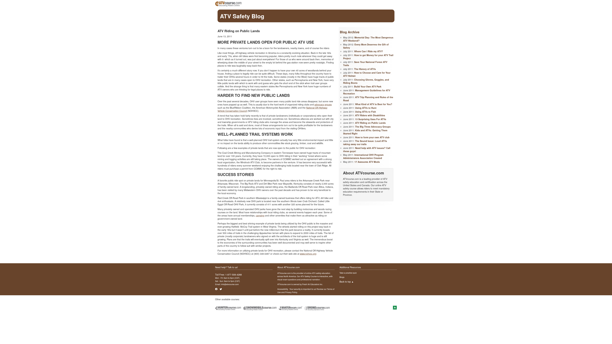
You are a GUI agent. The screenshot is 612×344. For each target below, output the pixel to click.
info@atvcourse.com (230, 284)
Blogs (341, 277)
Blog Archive (349, 32)
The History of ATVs (365, 69)
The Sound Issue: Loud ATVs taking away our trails (365, 142)
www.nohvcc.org (308, 253)
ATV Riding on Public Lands (370, 122)
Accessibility (282, 289)
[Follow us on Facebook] (216, 288)
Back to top (346, 281)
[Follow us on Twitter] (221, 288)
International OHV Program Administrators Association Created (363, 156)
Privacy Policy (291, 292)
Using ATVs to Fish (365, 111)
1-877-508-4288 (233, 274)
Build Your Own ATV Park (367, 86)
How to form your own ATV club (372, 137)
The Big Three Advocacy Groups (373, 126)
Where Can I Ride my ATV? (368, 51)
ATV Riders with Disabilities (370, 115)
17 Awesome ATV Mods (367, 161)
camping (260, 215)
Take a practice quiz (348, 272)
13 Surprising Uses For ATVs (370, 119)
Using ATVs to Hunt (365, 107)
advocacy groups (323, 104)
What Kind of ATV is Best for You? (373, 104)
